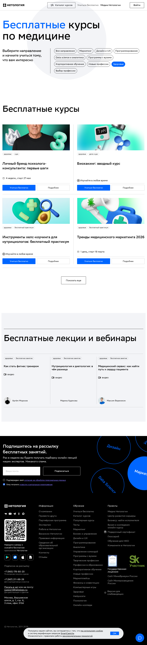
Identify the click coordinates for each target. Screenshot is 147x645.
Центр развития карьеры (122, 516)
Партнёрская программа (52, 520)
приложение (10, 550)
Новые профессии (99, 64)
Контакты (44, 552)
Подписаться (62, 471)
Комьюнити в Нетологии (121, 545)
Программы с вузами (100, 57)
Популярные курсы (83, 520)
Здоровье (118, 64)
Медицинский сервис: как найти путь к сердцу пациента (118, 368)
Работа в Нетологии (50, 529)
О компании (45, 511)
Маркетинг (85, 50)
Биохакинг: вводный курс (98, 163)
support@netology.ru (15, 589)
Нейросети (79, 596)
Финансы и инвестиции (86, 582)
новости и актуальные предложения (36, 484)
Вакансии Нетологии (50, 533)
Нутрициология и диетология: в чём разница (72, 368)
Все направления (65, 50)
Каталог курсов (81, 516)
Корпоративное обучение (70, 64)
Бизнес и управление (85, 533)
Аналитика (79, 547)
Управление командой (85, 551)
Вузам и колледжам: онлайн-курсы (119, 526)
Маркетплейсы (81, 578)
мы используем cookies (92, 631)
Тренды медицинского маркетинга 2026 (110, 237)
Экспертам (45, 524)
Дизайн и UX (103, 50)
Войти (137, 5)
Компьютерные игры (84, 587)
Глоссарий (113, 536)
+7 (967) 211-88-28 (14, 579)
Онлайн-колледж (82, 605)
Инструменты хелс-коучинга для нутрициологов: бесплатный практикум (35, 239)
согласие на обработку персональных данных (45, 480)
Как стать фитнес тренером (21, 366)
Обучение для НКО (118, 541)
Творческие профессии (86, 560)
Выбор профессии (66, 70)
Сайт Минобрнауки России (123, 576)
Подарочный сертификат (121, 532)
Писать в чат (11, 587)
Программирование (126, 50)
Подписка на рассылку (16, 566)
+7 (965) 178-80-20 (14, 571)
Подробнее (53, 188)
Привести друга (48, 516)
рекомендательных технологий (77, 636)
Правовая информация (51, 538)
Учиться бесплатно (87, 5)
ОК (114, 633)
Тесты (76, 524)
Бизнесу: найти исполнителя (123, 520)
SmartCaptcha (67, 633)
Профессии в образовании (88, 565)
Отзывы (43, 557)
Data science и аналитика (70, 57)
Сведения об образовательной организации (48, 545)
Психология (80, 600)
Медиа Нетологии (110, 5)
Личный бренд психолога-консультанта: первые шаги (25, 165)
